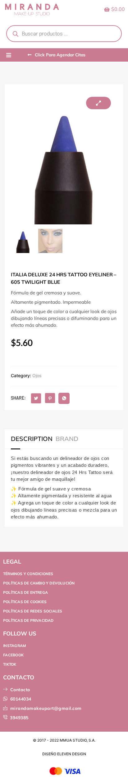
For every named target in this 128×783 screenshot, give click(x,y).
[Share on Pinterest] (50, 398)
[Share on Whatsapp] (64, 398)
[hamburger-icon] (9, 55)
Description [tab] (32, 438)
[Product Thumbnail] (98, 103)
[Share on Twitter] (36, 398)
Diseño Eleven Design (64, 754)
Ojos (37, 375)
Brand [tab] (67, 438)
